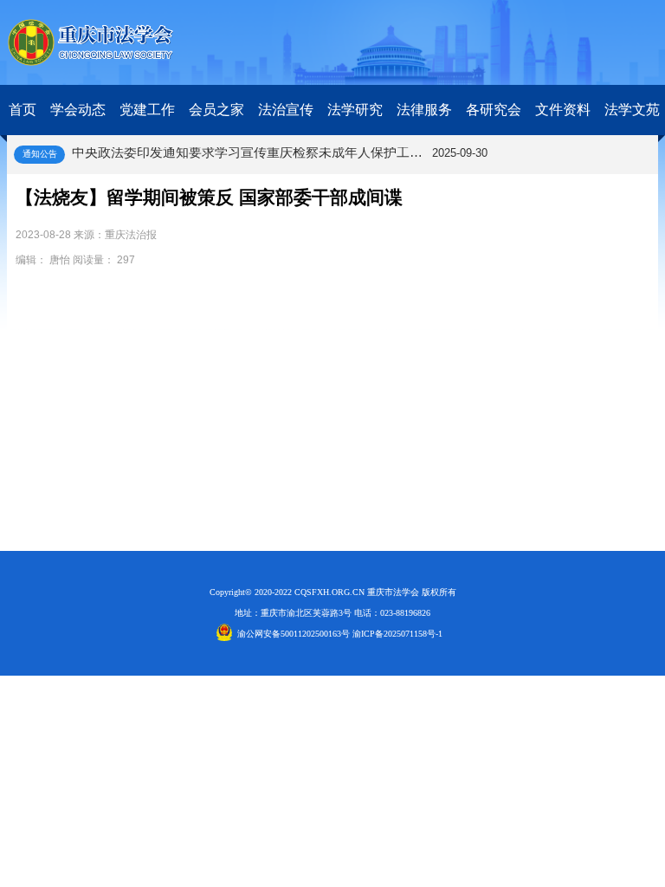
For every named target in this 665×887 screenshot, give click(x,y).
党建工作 (147, 109)
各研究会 (493, 109)
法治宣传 (285, 109)
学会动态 (78, 109)
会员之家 (216, 109)
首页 (22, 109)
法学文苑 (632, 109)
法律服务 (424, 109)
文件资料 (563, 109)
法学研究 (355, 109)
